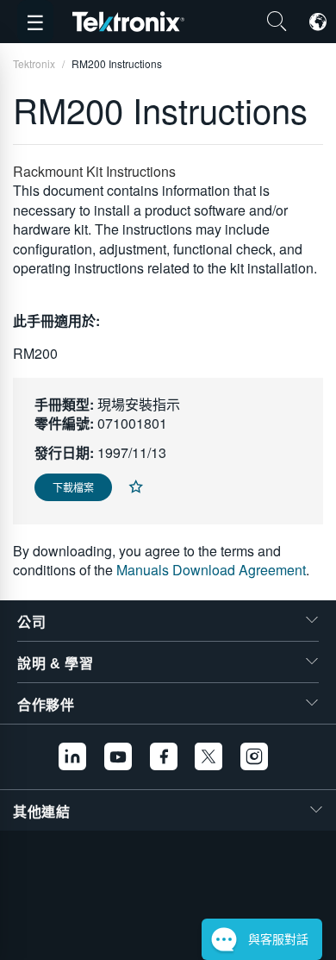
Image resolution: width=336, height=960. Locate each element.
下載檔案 (73, 487)
